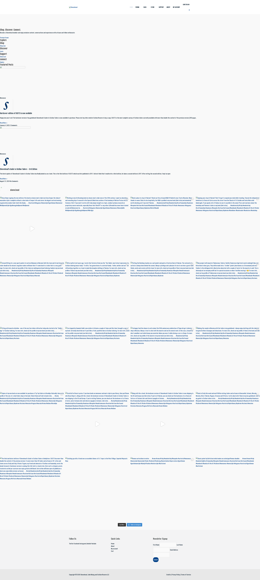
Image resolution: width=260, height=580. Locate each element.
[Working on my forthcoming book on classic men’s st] (97, 229)
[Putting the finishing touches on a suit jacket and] (163, 294)
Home (131, 7)
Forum (137, 7)
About (168, 7)
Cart (112, 551)
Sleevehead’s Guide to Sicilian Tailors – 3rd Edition (18, 169)
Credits (168, 574)
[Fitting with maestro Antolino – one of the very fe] (32, 359)
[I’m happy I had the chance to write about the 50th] (163, 359)
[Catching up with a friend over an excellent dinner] (97, 489)
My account (114, 548)
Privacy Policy (176, 574)
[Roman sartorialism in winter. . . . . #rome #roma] (163, 489)
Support (161, 7)
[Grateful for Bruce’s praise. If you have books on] (97, 424)
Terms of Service (186, 574)
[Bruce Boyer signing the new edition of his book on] (32, 229)
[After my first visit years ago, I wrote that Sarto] (97, 294)
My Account (176, 7)
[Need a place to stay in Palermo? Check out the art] (163, 229)
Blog (145, 7)
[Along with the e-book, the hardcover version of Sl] (163, 424)
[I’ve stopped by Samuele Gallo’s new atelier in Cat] (97, 359)
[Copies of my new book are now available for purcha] (32, 424)
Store (152, 7)
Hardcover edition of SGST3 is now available (16, 113)
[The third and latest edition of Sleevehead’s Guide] (32, 489)
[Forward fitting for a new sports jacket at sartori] (32, 294)
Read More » (3, 123)
